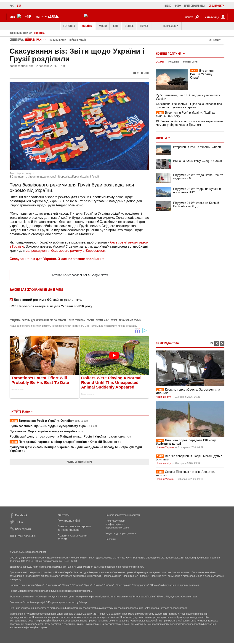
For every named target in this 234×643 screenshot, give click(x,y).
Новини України (165, 447)
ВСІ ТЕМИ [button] (214, 39)
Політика (39, 33)
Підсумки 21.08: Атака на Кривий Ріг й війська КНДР (196, 204)
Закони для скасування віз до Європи (44, 320)
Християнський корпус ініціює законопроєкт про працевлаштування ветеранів (189, 105)
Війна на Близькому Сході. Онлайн (197, 161)
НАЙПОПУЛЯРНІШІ (194, 6)
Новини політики (169, 53)
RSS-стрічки (23, 529)
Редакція (111, 539)
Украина (80, 320)
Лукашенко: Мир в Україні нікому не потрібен (46, 431)
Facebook (21, 515)
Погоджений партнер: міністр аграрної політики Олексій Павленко (66, 441)
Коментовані (190, 61)
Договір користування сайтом (123, 515)
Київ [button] (12, 17)
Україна (87, 26)
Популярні (173, 61)
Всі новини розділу (21, 33)
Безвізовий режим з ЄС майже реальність (48, 299)
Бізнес (129, 26)
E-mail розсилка (25, 536)
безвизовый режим (130, 320)
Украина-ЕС (102, 320)
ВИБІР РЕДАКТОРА (167, 343)
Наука (144, 26)
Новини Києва (58, 39)
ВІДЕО (168, 6)
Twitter (19, 522)
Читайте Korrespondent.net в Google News (79, 275)
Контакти (63, 515)
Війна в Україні (77, 39)
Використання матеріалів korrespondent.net (74, 528)
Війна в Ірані (55, 39)
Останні (160, 61)
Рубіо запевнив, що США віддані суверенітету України (53, 426)
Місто (103, 26)
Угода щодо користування (121, 533)
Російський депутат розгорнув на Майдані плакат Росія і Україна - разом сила (70, 436)
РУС (12, 6)
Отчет (114, 320)
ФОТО (178, 6)
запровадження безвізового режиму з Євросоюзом (65, 250)
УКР (19, 6)
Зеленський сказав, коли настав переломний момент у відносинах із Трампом (189, 123)
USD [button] (38, 17)
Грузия (90, 320)
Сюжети (161, 138)
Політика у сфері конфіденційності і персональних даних (118, 524)
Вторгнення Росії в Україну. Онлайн (49, 420)
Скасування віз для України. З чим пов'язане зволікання (57, 259)
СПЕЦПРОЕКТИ (216, 6)
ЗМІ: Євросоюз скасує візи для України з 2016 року (51, 306)
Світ (115, 26)
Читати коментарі (79, 462)
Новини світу (163, 396)
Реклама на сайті (69, 520)
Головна (69, 26)
